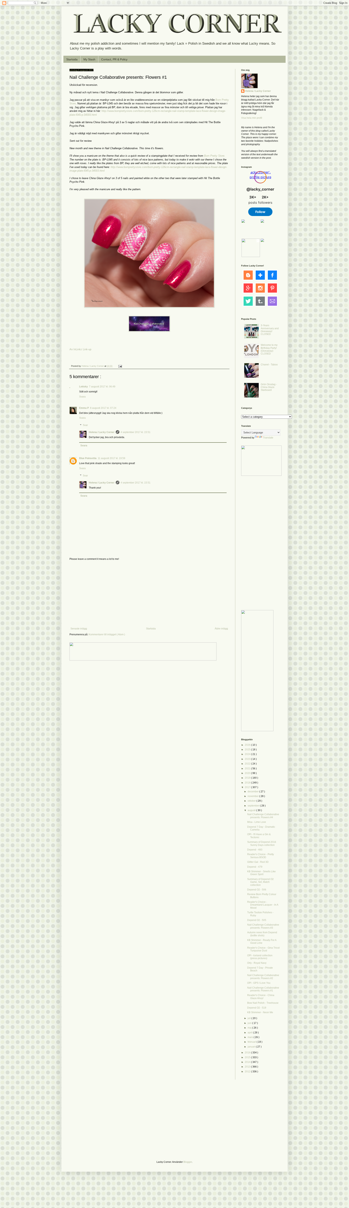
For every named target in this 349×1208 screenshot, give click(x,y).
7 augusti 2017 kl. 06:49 (102, 386)
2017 (248, 787)
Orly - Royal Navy (256, 963)
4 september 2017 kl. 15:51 (135, 432)
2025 (248, 749)
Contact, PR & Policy (114, 59)
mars (251, 1037)
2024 (248, 754)
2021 (248, 768)
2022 (248, 763)
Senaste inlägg (78, 628)
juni (250, 1023)
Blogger (187, 1162)
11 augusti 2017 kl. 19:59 (111, 458)
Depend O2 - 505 (256, 920)
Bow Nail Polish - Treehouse (263, 1002)
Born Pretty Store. (214, 155)
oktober (252, 800)
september (254, 805)
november (253, 796)
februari (252, 1041)
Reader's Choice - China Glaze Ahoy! (260, 996)
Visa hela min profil (251, 117)
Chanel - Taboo (269, 364)
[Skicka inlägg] (120, 366)
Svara (82, 396)
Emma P (84, 408)
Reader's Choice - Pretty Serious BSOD (260, 856)
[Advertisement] (149, 594)
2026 (248, 744)
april (250, 1032)
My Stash (89, 59)
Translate (268, 437)
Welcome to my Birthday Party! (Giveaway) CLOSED (269, 349)
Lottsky (83, 386)
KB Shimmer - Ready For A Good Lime (261, 941)
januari (252, 1046)
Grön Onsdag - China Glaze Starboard (269, 387)
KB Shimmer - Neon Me (260, 1012)
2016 (248, 1052)
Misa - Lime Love (256, 822)
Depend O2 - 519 (256, 1007)
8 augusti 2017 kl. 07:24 (103, 408)
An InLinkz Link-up (80, 349)
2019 (248, 777)
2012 (248, 1071)
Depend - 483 (254, 849)
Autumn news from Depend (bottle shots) (262, 934)
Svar (85, 425)
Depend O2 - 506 (256, 889)
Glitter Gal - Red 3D (258, 862)
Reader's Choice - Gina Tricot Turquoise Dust (263, 949)
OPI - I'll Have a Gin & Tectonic (259, 836)
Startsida (72, 59)
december (253, 791)
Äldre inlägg (221, 628)
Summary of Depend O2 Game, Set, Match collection (260, 882)
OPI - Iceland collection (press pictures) (259, 957)
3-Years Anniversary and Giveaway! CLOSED (270, 330)
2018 (248, 782)
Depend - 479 (254, 866)
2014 (248, 1062)
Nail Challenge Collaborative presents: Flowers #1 (263, 989)
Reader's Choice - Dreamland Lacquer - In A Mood (262, 905)
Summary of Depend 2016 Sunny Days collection (261, 843)
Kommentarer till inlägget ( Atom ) (107, 634)
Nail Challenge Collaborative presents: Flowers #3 (263, 926)
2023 (248, 759)
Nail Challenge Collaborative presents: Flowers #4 (263, 816)
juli (249, 1018)
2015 (248, 1057)
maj (250, 1027)
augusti (252, 810)
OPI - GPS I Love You (258, 983)
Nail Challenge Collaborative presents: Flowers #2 (263, 976)
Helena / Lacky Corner (93, 366)
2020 (248, 773)
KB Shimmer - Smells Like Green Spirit (261, 873)
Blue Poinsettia (88, 458)
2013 (248, 1066)
